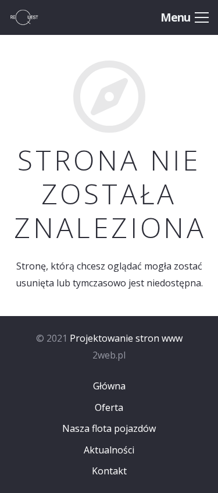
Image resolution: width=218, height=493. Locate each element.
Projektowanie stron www (126, 338)
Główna (109, 385)
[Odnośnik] (36, 17)
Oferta (109, 407)
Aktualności (109, 450)
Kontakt (109, 470)
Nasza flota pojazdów (109, 428)
